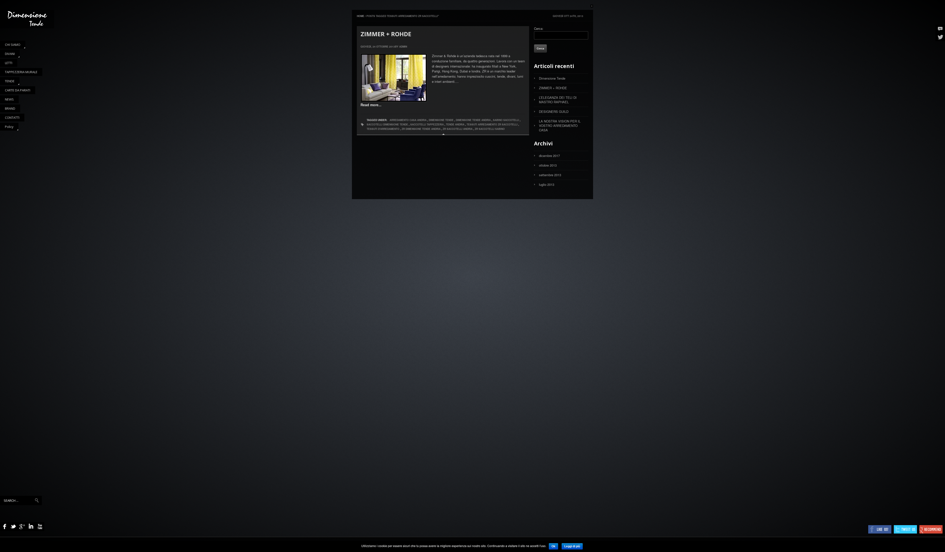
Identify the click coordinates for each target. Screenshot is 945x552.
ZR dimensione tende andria (421, 129)
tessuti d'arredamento (383, 129)
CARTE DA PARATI (17, 90)
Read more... (371, 104)
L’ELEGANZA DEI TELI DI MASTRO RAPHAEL (558, 99)
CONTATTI (12, 117)
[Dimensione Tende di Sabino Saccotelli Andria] (27, 19)
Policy (7, 127)
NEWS (9, 99)
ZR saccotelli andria (457, 129)
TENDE (7, 82)
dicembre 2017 (549, 155)
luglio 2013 (546, 184)
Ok (553, 546)
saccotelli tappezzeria (427, 124)
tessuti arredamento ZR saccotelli (492, 124)
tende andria (455, 124)
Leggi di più (572, 546)
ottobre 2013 (548, 165)
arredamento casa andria (408, 120)
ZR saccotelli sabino (490, 129)
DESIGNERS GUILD (553, 111)
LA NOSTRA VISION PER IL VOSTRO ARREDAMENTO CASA (560, 125)
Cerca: (538, 28)
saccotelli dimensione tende (387, 124)
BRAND (10, 108)
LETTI (8, 63)
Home (361, 16)
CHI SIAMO (10, 45)
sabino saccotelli (506, 120)
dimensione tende (441, 120)
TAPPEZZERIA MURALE (21, 72)
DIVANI (7, 55)
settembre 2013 (550, 174)
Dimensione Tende (552, 78)
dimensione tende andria (473, 120)
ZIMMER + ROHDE (386, 34)
